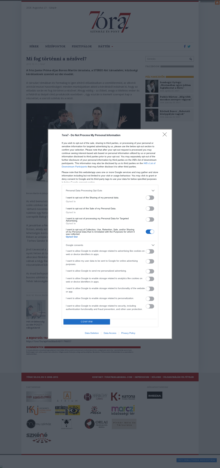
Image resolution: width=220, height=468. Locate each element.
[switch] (150, 197)
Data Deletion (92, 333)
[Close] (166, 135)
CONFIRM (87, 322)
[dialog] (110, 234)
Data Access (110, 333)
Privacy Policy (128, 333)
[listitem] (110, 190)
